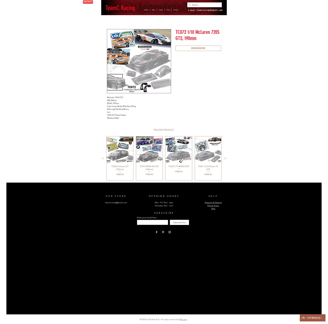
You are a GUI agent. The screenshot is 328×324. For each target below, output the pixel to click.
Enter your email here (146, 218)
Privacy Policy (213, 205)
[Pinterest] (163, 232)
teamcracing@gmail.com (210, 10)
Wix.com (183, 319)
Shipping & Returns (213, 202)
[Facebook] (156, 232)
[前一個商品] (102, 158)
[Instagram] (169, 232)
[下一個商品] (225, 158)
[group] (164, 158)
